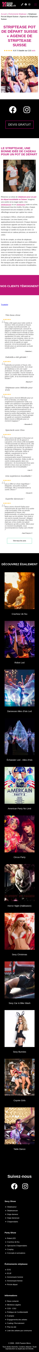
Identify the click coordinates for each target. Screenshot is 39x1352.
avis (33, 51)
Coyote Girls (19, 1100)
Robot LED (11, 1238)
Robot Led (19, 662)
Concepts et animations (16, 1253)
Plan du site (11, 1327)
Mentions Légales (14, 1305)
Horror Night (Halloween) (19, 906)
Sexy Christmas (19, 954)
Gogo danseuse (13, 1218)
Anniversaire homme (15, 1277)
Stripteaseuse (12, 1210)
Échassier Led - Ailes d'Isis (19, 760)
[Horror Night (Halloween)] (20, 883)
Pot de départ (12, 1284)
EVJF (9, 1273)
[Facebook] (26, 4)
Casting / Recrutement (15, 1323)
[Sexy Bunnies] (20, 1029)
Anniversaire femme (15, 1281)
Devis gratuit (19, 124)
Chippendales (12, 1221)
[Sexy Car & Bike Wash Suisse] (20, 980)
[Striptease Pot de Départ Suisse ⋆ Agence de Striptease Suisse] (19, 92)
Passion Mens (25, 1343)
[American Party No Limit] (20, 786)
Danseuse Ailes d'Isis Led (19, 711)
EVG (9, 1270)
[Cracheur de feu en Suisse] (20, 591)
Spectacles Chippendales (17, 1246)
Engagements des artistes (17, 1319)
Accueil (4, 14)
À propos (10, 1316)
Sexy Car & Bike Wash (19, 1003)
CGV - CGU (11, 1308)
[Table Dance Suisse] (20, 1126)
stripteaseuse (6, 204)
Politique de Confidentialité (17, 1312)
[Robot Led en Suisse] (20, 640)
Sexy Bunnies (19, 1052)
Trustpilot (4, 305)
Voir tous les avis (19, 541)
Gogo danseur (12, 1214)
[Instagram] (29, 4)
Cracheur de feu (19, 614)
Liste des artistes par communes (19, 1331)
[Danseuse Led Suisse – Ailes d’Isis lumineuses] (20, 688)
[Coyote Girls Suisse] (20, 1077)
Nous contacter (13, 1301)
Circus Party (19, 857)
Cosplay (10, 1249)
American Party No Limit (19, 808)
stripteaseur (20, 204)
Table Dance (19, 1149)
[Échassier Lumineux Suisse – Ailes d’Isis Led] (20, 737)
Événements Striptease (17, 14)
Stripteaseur (11, 1207)
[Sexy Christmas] (20, 932)
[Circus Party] (20, 834)
